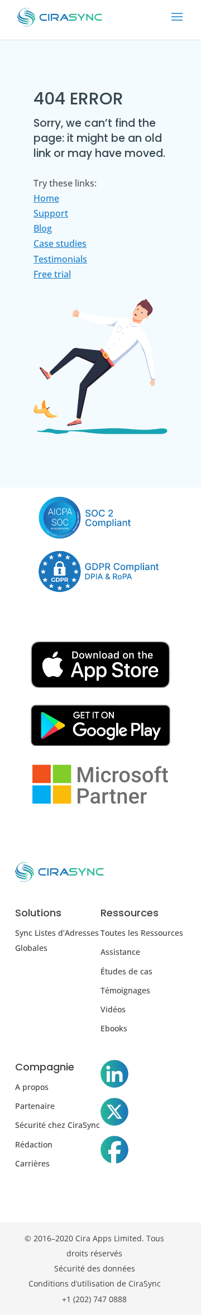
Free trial (52, 274)
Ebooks (113, 1028)
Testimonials (60, 259)
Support (51, 213)
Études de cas (126, 971)
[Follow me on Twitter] (114, 1114)
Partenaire (35, 1106)
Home (46, 198)
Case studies (60, 243)
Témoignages (125, 990)
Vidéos (113, 1009)
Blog (43, 228)
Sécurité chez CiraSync (57, 1125)
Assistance (120, 951)
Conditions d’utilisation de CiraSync (94, 1283)
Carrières (32, 1163)
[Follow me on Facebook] (114, 1152)
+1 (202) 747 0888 (94, 1299)
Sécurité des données (94, 1268)
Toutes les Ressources (141, 932)
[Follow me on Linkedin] (114, 1076)
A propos (32, 1087)
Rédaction (33, 1144)
